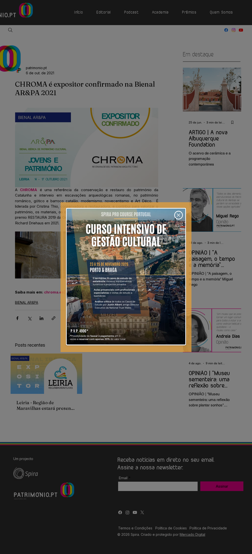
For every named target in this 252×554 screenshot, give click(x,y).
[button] (178, 215)
